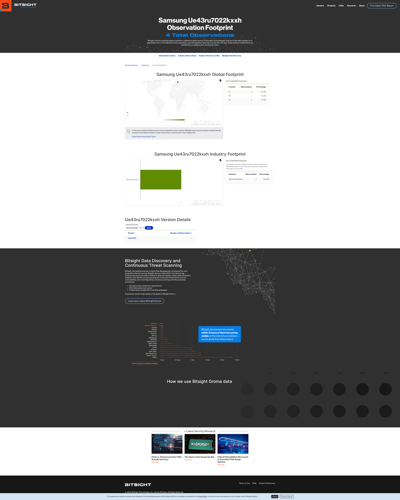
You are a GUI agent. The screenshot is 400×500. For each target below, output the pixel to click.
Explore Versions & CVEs (209, 56)
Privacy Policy (202, 496)
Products (331, 5)
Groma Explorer (131, 65)
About (362, 5)
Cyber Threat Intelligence (191, 416)
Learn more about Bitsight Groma (144, 301)
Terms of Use (244, 483)
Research (351, 5)
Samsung (145, 65)
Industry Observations (187, 56)
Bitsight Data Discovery (231, 56)
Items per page (132, 228)
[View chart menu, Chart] (220, 80)
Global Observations (167, 56)
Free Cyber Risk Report (382, 5)
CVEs (341, 5)
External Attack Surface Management (247, 408)
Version (131, 233)
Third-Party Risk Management (193, 412)
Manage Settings (286, 496)
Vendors (320, 5)
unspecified (132, 238)
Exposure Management (190, 408)
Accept (274, 496)
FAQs (241, 168)
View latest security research (141, 406)
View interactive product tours (144, 136)
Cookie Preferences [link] (267, 483)
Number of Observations (181, 233)
